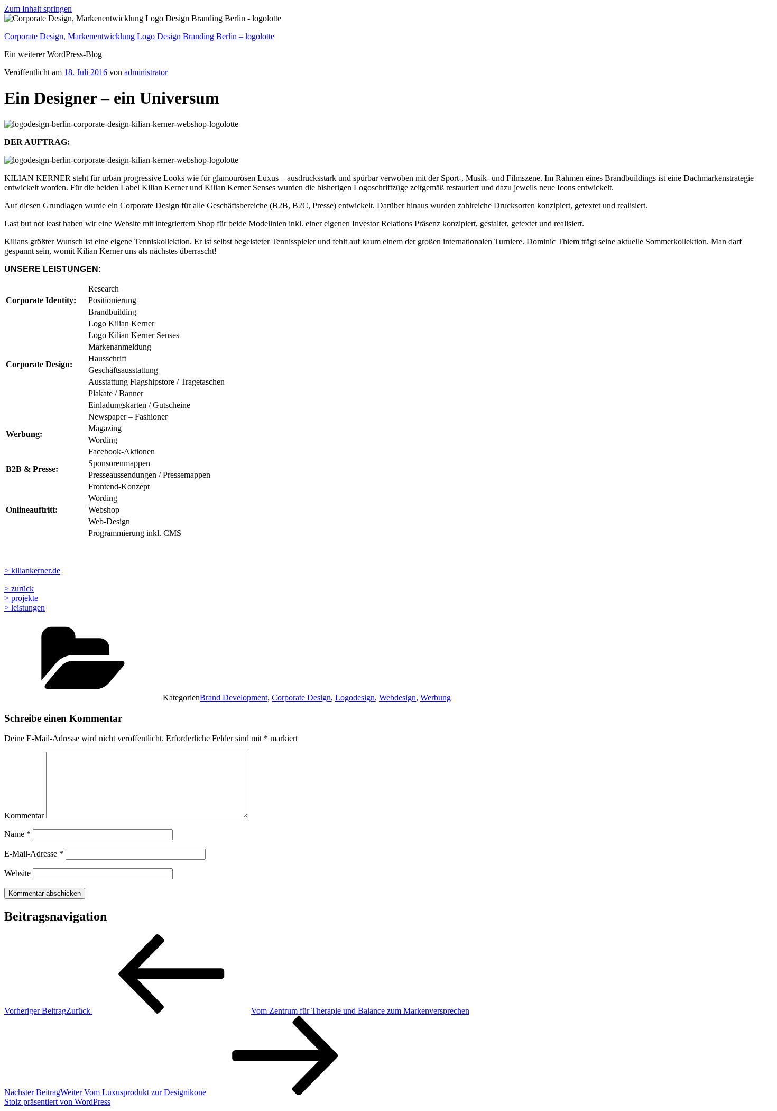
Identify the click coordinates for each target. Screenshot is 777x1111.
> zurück (19, 588)
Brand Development (233, 697)
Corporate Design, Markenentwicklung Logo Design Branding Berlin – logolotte (139, 36)
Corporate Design (301, 697)
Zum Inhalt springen (38, 8)
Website (17, 873)
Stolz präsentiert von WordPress (57, 1101)
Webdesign (397, 697)
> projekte (21, 598)
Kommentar (24, 815)
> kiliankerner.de (32, 570)
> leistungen (24, 607)
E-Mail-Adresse (33, 853)
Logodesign (355, 697)
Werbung (435, 697)
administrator (146, 72)
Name (17, 834)
